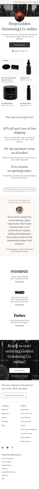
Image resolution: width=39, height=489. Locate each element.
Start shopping (19, 45)
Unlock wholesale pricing (15, 395)
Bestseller (6, 60)
